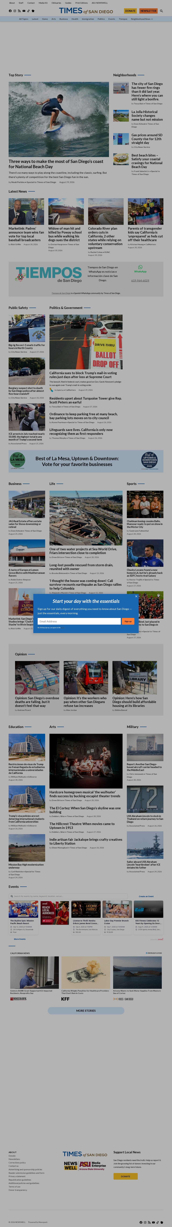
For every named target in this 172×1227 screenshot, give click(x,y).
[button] (86, 613)
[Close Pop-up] (136, 596)
